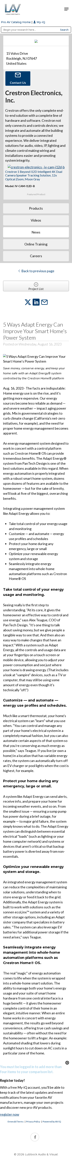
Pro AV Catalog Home (16, 22)
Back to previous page (37, 271)
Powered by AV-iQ (52, 1121)
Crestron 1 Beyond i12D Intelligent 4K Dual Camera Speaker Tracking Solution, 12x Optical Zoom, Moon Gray (33, 175)
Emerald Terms (16, 1121)
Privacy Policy (33, 1121)
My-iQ (40, 22)
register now (9, 1114)
